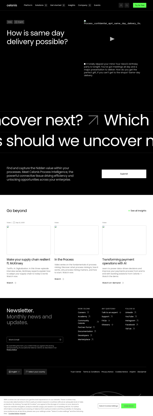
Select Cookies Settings (108, 406)
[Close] (149, 405)
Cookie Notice (13, 413)
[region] (76, 406)
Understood (128, 406)
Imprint (22, 413)
